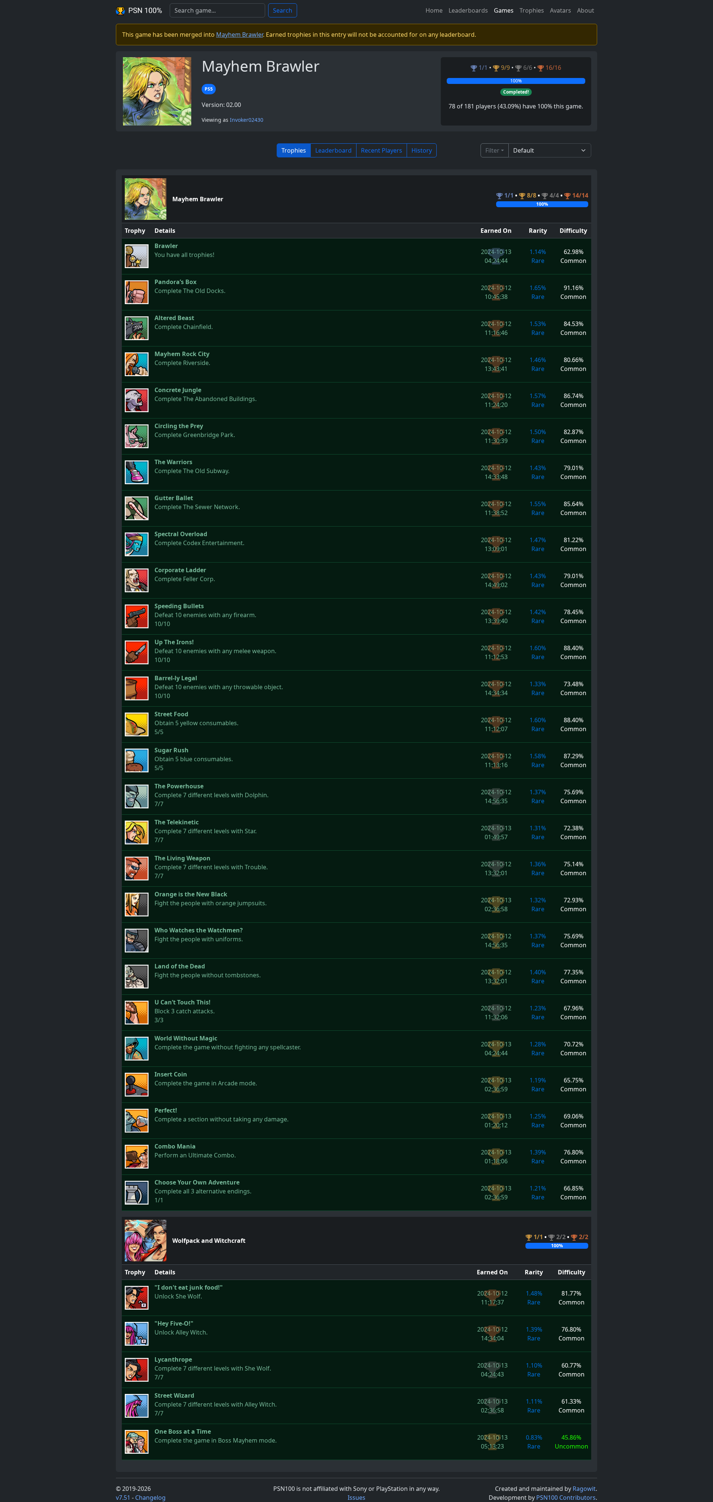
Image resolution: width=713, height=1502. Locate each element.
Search (282, 10)
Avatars (560, 10)
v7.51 (123, 1497)
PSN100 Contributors (566, 1497)
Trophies (532, 10)
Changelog (150, 1497)
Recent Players (381, 150)
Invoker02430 (246, 119)
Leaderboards (468, 10)
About (585, 10)
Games (504, 10)
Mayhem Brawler (239, 34)
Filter (492, 150)
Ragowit (584, 1489)
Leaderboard (333, 150)
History (421, 150)
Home (434, 10)
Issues (356, 1497)
